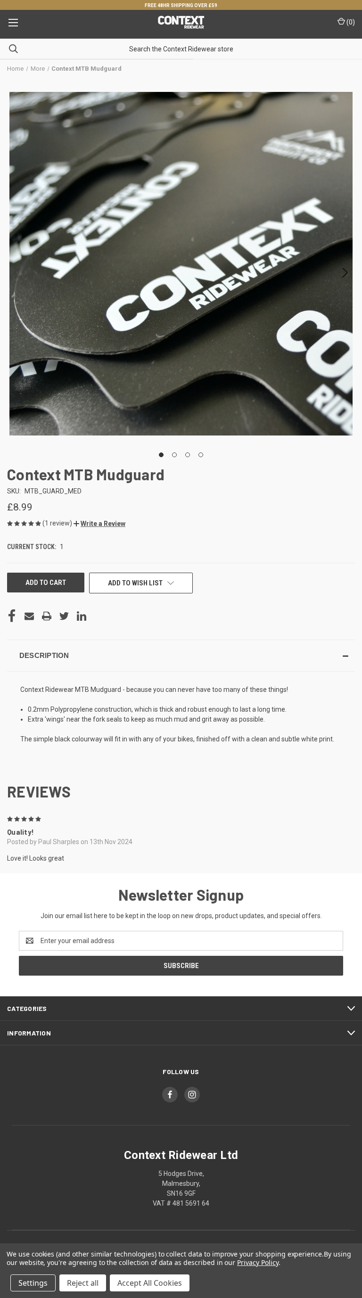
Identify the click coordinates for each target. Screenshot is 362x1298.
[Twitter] (64, 616)
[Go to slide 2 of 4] (174, 454)
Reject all (83, 1283)
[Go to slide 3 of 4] (187, 454)
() (350, 22)
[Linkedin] (81, 616)
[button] (99, 523)
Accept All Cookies (149, 1283)
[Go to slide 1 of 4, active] (161, 454)
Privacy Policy (257, 1262)
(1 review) (58, 523)
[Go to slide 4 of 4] (200, 454)
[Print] (46, 616)
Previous (17, 275)
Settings (33, 1283)
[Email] (29, 616)
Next (344, 275)
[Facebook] (11, 616)
